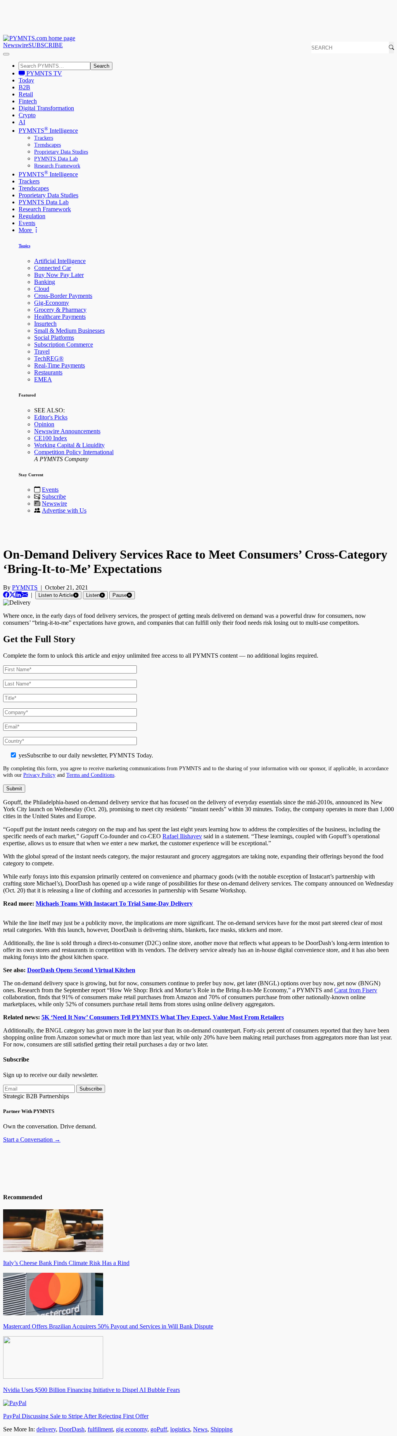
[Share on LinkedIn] (19, 594)
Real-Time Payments (59, 365)
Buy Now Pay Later (59, 275)
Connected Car (52, 268)
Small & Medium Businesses (69, 330)
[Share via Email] (25, 594)
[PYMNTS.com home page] (39, 38)
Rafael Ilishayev (182, 836)
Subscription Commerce (63, 344)
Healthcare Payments (60, 316)
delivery (46, 1429)
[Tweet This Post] (12, 594)
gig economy (131, 1429)
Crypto (27, 115)
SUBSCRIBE (45, 45)
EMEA (43, 379)
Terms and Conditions (90, 775)
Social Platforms (54, 337)
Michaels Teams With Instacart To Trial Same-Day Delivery (114, 903)
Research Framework (57, 166)
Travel (42, 351)
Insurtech (45, 323)
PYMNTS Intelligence (48, 130)
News (200, 1429)
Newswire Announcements (67, 431)
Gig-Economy (51, 302)
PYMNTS (25, 587)
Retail (26, 94)
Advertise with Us (64, 510)
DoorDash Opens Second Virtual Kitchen (81, 970)
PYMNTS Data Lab (56, 159)
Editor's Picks (50, 417)
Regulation (32, 216)
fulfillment (100, 1429)
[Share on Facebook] (6, 594)
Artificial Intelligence (60, 261)
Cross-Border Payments (63, 295)
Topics (24, 245)
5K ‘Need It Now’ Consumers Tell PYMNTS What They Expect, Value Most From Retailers (162, 1017)
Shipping (222, 1429)
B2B (24, 87)
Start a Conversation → (31, 1139)
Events (27, 223)
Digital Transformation (46, 108)
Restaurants (48, 372)
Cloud (41, 288)
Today (26, 80)
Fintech (28, 101)
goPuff (158, 1429)
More (26, 230)
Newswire (15, 45)
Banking (44, 282)
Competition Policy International (74, 452)
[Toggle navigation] (6, 54)
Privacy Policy (39, 775)
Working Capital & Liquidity (69, 445)
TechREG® (49, 358)
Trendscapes (47, 145)
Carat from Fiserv (355, 990)
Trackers (43, 138)
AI (22, 122)
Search (101, 66)
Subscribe (54, 496)
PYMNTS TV (43, 73)
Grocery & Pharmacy (60, 309)
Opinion (44, 424)
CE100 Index (50, 438)
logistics (180, 1429)
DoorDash (72, 1429)
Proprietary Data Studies (61, 152)
